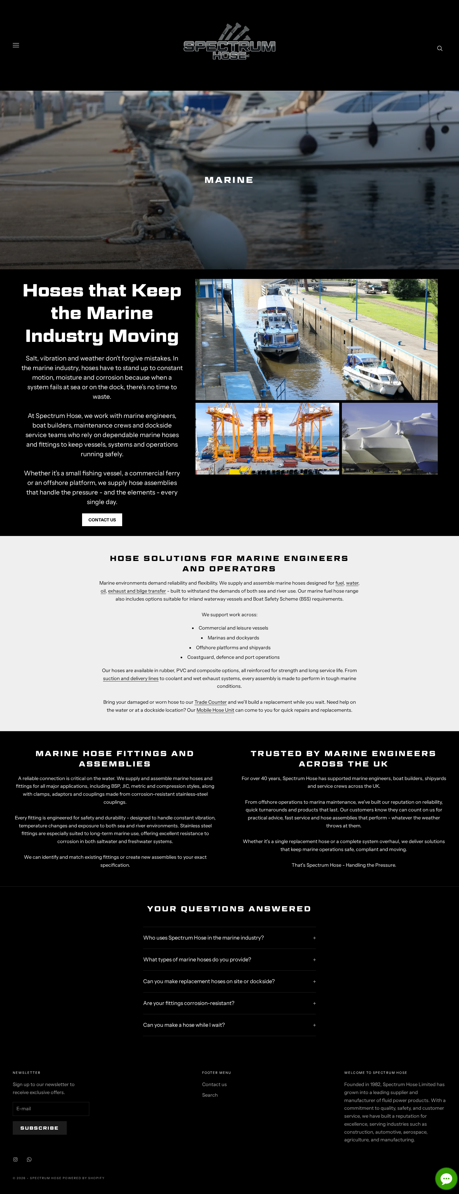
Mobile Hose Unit (215, 710)
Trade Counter (210, 702)
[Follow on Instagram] (15, 1159)
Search (210, 1095)
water (352, 583)
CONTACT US (102, 519)
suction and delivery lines (131, 678)
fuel (339, 583)
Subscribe (39, 1128)
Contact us (214, 1084)
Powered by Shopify (84, 1178)
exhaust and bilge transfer (137, 591)
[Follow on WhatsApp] (29, 1159)
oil (103, 591)
